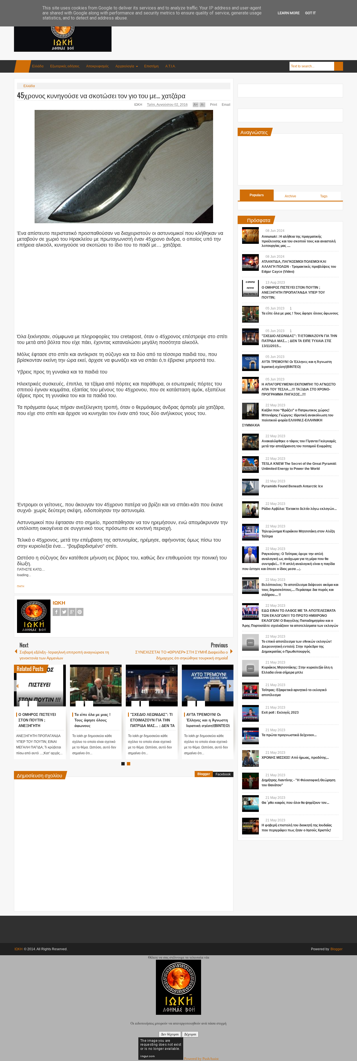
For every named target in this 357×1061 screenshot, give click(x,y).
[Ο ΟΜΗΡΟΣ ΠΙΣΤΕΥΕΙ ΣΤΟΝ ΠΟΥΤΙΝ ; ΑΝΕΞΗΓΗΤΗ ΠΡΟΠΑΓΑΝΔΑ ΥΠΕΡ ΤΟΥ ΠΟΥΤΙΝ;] (40, 685)
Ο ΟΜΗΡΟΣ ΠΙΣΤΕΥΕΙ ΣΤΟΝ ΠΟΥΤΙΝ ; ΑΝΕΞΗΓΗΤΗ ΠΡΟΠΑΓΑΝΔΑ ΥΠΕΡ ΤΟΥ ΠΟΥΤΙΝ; (293, 292)
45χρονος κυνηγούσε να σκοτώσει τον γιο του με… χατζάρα (101, 95)
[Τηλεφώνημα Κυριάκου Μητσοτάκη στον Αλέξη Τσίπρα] (250, 532)
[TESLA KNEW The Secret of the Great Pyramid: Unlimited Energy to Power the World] (250, 464)
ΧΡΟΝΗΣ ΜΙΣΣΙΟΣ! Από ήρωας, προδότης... (295, 758)
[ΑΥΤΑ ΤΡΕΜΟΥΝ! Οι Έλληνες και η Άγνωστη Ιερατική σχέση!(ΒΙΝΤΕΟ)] (208, 685)
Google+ (72, 612)
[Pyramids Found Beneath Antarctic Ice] (250, 487)
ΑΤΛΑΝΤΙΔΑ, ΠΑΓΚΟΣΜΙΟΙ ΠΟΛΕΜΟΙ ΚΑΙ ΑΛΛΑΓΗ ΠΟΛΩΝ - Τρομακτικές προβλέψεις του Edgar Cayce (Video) (299, 267)
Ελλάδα (38, 66)
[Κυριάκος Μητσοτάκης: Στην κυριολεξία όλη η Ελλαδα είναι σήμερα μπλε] (250, 668)
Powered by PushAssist (201, 1059)
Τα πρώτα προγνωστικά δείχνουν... (289, 735)
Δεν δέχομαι (170, 1034)
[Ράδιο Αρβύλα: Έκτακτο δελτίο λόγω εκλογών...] (250, 509)
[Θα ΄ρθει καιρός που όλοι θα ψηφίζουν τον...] (250, 803)
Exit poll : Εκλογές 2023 (280, 712)
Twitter (64, 612)
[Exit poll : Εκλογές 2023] (250, 713)
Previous (17, 685)
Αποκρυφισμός (97, 66)
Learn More (289, 13)
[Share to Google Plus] (59, 690)
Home (22, 66)
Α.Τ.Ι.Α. (170, 66)
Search (338, 66)
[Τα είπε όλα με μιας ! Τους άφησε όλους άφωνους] (96, 685)
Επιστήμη (151, 66)
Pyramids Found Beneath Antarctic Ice (292, 486)
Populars (257, 195)
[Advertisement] (241, 27)
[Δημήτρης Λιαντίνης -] (250, 781)
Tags (323, 196)
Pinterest (79, 612)
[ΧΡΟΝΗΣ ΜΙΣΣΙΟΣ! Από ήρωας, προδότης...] (250, 758)
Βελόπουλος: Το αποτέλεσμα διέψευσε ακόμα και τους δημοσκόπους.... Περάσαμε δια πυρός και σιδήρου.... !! (300, 590)
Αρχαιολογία (124, 66)
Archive (290, 196)
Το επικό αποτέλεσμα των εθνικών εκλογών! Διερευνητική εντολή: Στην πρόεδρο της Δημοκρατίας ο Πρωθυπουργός (297, 647)
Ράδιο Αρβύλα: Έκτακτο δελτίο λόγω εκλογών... (299, 509)
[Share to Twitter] (52, 690)
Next (230, 685)
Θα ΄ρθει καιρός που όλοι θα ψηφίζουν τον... (295, 803)
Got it (310, 13)
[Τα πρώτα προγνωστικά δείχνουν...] (250, 736)
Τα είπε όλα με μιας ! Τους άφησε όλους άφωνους (92, 720)
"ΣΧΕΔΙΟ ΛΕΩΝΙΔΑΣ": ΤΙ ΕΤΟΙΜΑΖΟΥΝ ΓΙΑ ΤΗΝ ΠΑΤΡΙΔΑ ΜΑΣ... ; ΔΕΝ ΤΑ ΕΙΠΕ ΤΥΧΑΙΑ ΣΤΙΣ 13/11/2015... (152, 726)
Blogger (203, 774)
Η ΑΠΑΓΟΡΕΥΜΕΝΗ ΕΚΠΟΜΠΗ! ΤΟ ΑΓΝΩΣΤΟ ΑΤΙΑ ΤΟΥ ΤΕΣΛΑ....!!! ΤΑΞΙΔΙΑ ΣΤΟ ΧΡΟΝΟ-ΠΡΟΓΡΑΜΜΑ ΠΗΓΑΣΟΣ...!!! (299, 389)
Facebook (56, 612)
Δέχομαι (190, 1034)
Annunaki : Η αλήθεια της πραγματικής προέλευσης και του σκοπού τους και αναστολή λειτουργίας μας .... (299, 241)
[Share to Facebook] (45, 690)
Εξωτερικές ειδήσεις (64, 66)
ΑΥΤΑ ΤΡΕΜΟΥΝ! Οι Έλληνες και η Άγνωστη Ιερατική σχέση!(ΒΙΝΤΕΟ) (208, 720)
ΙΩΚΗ (138, 105)
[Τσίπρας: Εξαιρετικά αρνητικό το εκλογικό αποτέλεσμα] (250, 690)
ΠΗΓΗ (20, 586)
